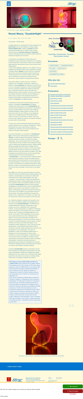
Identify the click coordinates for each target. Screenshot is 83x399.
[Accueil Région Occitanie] (9, 379)
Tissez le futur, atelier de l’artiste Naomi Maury (61, 131)
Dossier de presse (54, 65)
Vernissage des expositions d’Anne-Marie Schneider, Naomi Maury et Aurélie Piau (60, 95)
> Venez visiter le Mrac (14, 366)
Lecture (61, 44)
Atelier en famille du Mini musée (58, 112)
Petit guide (52, 68)
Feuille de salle (62, 68)
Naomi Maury (53, 86)
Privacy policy (4, 396)
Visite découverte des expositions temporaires (61, 105)
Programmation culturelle (57, 74)
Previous (70, 305)
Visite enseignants (54, 103)
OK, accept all (74, 386)
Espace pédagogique (52, 380)
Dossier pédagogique (66, 65)
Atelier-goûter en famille (56, 101)
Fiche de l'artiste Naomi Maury (58, 83)
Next (73, 305)
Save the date (53, 71)
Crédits (49, 377)
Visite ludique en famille (56, 98)
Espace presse (59, 377)
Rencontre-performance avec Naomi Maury (61, 134)
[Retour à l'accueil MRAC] (17, 379)
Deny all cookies (73, 391)
